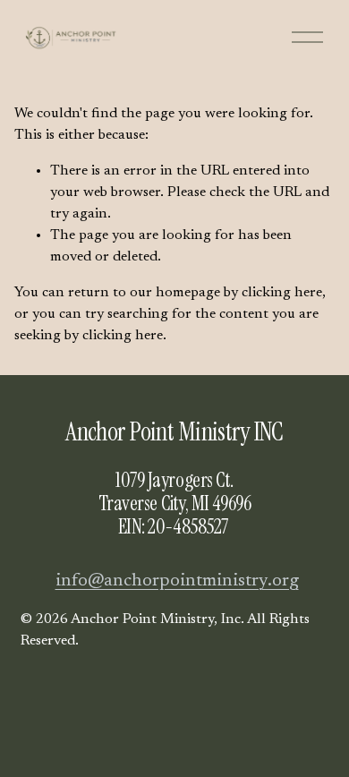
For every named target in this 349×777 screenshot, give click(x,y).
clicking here (282, 293)
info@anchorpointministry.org (177, 581)
